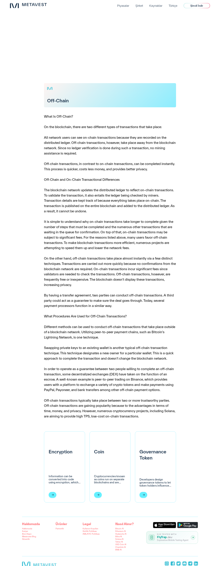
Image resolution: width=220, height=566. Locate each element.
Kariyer (25, 531)
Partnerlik (60, 528)
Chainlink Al (120, 547)
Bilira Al (118, 536)
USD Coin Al (120, 544)
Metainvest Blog (29, 536)
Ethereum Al (120, 531)
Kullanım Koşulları (90, 528)
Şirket (139, 5)
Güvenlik (26, 539)
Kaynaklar (155, 5)
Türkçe (173, 5)
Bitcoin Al (119, 528)
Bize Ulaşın (27, 534)
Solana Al (119, 539)
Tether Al (119, 542)
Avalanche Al (120, 534)
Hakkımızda (27, 528)
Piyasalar (123, 5)
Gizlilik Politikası (90, 531)
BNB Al (118, 550)
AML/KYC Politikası (91, 534)
